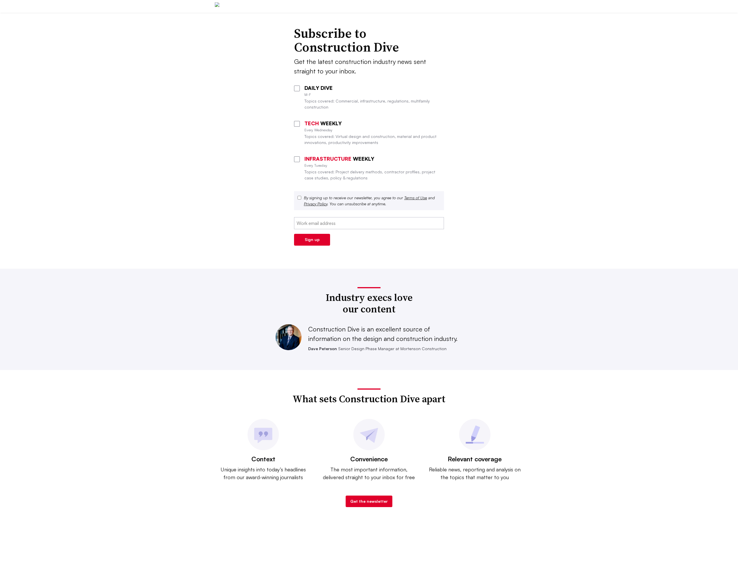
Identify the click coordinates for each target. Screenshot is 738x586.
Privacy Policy (315, 203)
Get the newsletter (369, 501)
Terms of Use (415, 197)
